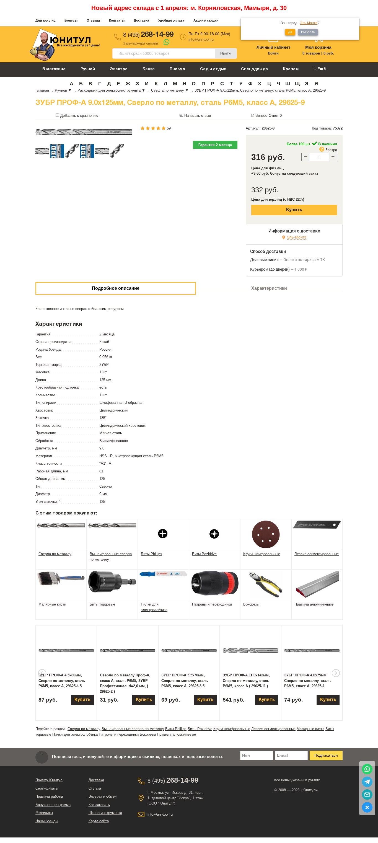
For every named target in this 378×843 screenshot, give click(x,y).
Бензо (149, 69)
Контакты (117, 20)
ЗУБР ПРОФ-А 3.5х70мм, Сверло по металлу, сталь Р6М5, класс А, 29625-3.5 (184, 680)
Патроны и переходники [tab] (212, 604)
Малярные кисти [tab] (52, 604)
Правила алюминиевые (176, 734)
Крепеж (291, 69)
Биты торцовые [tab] (102, 604)
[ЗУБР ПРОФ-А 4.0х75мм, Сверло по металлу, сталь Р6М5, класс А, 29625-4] (312, 650)
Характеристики (269, 288)
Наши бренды (46, 821)
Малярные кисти (310, 729)
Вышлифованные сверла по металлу (133, 729)
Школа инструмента (105, 813)
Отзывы (93, 20)
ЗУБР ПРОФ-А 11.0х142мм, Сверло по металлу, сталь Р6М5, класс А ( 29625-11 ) (246, 680)
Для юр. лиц (45, 20)
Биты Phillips (176, 729)
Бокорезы (148, 734)
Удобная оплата (171, 20)
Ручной (88, 69)
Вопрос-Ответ (268, 115)
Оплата (95, 788)
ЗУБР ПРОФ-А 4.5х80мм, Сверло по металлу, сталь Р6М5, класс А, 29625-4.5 (61, 680)
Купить (294, 210)
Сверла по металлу (84, 729)
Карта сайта (99, 821)
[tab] (61, 525)
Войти (273, 53)
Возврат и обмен (102, 796)
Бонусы (70, 20)
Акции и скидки (205, 20)
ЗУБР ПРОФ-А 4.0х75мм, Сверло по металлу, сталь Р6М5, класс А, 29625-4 (307, 680)
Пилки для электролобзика (75, 734)
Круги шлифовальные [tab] (261, 554)
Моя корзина (318, 47)
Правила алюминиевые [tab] (313, 604)
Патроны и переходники (119, 734)
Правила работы (49, 796)
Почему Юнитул (49, 780)
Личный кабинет (273, 47)
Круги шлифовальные (231, 729)
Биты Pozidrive (200, 729)
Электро (119, 69)
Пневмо (177, 69)
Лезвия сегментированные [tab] (316, 554)
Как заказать (99, 805)
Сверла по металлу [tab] (54, 554)
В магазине (54, 69)
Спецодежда (254, 69)
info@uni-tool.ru (201, 39)
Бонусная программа (53, 805)
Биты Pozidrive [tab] (204, 554)
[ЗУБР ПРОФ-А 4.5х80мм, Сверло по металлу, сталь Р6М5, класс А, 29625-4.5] (66, 650)
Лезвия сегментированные (273, 729)
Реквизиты (44, 813)
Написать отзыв (197, 115)
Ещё (321, 69)
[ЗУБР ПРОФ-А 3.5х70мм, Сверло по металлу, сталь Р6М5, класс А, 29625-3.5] (189, 650)
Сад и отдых (213, 69)
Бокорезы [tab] (251, 604)
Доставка (141, 20)
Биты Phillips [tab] (151, 554)
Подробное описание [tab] (115, 288)
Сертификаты (46, 788)
